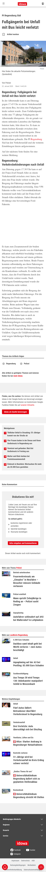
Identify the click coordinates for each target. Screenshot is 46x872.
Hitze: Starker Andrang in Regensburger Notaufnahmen (27, 743)
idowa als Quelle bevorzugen (15, 412)
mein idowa (18, 376)
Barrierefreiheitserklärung (13, 870)
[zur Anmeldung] (43, 3)
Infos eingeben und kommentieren (23, 543)
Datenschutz (25, 861)
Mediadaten (32, 865)
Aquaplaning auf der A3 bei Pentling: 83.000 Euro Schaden (28, 664)
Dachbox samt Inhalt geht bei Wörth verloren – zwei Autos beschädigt (27, 647)
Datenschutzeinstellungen (32, 870)
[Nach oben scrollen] (41, 867)
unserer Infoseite (27, 405)
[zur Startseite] (23, 842)
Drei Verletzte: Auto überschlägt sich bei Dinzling (27, 728)
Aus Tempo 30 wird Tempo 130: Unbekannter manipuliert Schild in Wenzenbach (28, 680)
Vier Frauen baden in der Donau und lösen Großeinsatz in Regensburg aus (24, 442)
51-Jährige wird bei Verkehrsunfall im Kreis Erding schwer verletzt (28, 760)
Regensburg (36, 139)
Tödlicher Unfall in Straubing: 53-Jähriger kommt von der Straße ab (23, 434)
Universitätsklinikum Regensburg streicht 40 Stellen (28, 796)
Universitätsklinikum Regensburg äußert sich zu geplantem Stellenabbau (26, 778)
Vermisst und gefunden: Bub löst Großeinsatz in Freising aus (20, 449)
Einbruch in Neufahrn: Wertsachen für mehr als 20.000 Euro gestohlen (24, 465)
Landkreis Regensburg (19, 635)
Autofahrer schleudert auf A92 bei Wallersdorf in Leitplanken (28, 618)
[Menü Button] (3, 3)
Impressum (15, 861)
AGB (33, 861)
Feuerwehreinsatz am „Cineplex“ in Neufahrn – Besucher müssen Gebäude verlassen (26, 581)
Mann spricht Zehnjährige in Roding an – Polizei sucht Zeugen (27, 601)
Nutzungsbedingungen (18, 865)
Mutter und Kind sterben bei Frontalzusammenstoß (18, 457)
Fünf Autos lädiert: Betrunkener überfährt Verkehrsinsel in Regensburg (27, 711)
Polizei (26, 363)
